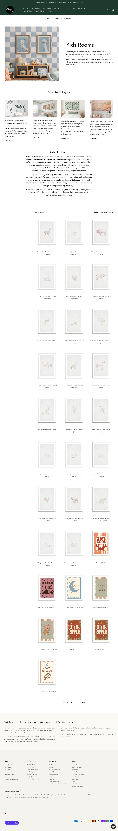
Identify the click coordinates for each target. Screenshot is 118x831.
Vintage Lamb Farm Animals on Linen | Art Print (47, 475)
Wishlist (51, 767)
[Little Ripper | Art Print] (74, 630)
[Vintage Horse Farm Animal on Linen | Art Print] (101, 365)
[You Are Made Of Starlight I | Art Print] (101, 587)
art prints (38, 728)
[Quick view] (56, 220)
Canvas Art (65, 138)
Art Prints (36, 137)
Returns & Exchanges (77, 767)
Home (48, 19)
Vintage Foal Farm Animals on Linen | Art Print (47, 386)
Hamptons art (108, 728)
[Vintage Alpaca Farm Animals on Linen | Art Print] (47, 232)
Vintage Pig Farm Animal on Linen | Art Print (74, 475)
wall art (33, 728)
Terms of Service (76, 777)
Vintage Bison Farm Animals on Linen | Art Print (101, 253)
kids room (90, 734)
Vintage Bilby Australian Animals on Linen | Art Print (74, 253)
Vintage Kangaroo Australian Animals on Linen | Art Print (47, 431)
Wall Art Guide (30, 767)
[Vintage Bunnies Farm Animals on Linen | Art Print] (47, 276)
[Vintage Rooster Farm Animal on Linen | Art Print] (47, 499)
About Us (51, 779)
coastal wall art (86, 728)
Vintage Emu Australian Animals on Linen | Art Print (101, 342)
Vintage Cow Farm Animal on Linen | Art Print (101, 297)
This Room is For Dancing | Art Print (47, 607)
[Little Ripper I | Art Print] (101, 630)
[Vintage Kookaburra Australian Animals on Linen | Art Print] (101, 410)
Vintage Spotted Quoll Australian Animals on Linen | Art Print (101, 520)
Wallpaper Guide (31, 765)
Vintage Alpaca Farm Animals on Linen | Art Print (47, 253)
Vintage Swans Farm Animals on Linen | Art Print (47, 564)
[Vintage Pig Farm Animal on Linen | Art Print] (74, 454)
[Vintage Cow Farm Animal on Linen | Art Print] (101, 276)
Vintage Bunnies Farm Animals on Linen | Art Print (47, 297)
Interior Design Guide (32, 769)
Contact (51, 765)
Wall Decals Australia (10, 777)
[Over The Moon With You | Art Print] (47, 672)
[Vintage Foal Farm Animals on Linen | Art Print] (47, 365)
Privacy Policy (75, 769)
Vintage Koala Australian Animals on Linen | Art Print (74, 431)
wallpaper (51, 739)
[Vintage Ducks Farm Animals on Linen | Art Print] (74, 321)
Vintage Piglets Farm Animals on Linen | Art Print (101, 475)
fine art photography (68, 730)
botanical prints (94, 728)
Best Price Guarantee (54, 769)
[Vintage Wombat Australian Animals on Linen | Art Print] (74, 543)
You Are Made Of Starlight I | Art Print (101, 607)
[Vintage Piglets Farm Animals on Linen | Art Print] (101, 454)
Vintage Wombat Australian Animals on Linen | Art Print (74, 564)
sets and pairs (106, 734)
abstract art (101, 728)
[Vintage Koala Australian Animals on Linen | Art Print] (74, 410)
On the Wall (30, 777)
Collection (57, 19)
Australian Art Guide (32, 774)
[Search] (108, 10)
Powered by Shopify (26, 819)
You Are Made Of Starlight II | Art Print (47, 649)
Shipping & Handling (77, 765)
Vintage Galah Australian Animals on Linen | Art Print (74, 386)
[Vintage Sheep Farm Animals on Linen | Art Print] (74, 499)
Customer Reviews (53, 774)
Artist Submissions (53, 772)
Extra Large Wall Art (9, 774)
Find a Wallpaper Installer (33, 779)
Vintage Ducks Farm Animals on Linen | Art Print (74, 342)
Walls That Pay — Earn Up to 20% (57, 784)
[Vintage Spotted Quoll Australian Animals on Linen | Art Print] (101, 499)
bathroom (84, 734)
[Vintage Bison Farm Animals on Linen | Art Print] (101, 232)
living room (73, 734)
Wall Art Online (8, 767)
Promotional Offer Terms (78, 774)
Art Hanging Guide (32, 772)
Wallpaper (93, 138)
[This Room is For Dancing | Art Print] (47, 587)
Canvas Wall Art (9, 772)
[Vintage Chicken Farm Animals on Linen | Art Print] (74, 276)
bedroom (79, 734)
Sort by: (96, 212)
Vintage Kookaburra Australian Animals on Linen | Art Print (101, 431)
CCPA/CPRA (75, 784)
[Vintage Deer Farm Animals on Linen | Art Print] (47, 321)
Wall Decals (9, 140)
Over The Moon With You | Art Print (47, 691)
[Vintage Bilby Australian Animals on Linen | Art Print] (74, 232)
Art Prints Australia (9, 765)
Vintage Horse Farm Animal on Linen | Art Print (101, 386)
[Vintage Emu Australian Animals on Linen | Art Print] (101, 321)
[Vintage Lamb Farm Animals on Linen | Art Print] (47, 454)
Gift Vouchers (75, 772)
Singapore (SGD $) (13, 814)
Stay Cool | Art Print (101, 563)
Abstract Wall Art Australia (11, 779)
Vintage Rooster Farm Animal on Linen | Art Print (47, 520)
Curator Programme (54, 781)
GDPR (73, 781)
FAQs (50, 777)
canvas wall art (45, 728)
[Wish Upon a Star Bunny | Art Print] (74, 587)
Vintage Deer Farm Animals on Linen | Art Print (47, 342)
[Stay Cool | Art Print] (101, 543)
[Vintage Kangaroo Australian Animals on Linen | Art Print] (47, 410)
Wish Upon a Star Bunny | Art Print (74, 607)
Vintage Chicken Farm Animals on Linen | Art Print (74, 297)
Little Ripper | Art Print (74, 649)
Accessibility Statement (77, 786)
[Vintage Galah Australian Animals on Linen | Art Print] (74, 365)
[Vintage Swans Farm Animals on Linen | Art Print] (47, 543)
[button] (27, 2)
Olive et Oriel (15, 819)
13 (78, 702)
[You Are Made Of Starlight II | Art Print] (47, 630)
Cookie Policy (75, 779)
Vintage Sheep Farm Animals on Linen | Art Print (74, 520)
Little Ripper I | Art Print (101, 649)
